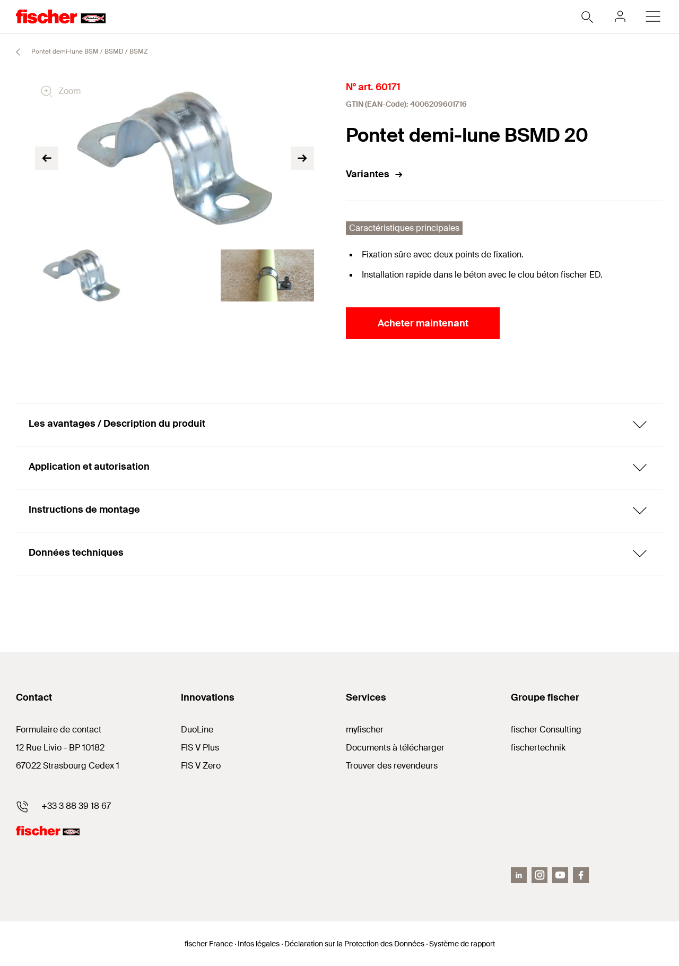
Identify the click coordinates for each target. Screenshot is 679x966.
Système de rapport (462, 943)
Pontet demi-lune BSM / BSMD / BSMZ (89, 51)
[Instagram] (539, 875)
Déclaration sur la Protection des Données (354, 943)
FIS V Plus (200, 747)
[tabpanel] (81, 275)
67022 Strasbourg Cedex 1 (67, 765)
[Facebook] (581, 875)
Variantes (367, 174)
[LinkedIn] (519, 875)
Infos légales (259, 943)
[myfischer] (620, 16)
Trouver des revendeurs (392, 765)
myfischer (365, 729)
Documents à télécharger (395, 747)
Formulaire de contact (58, 729)
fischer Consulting (546, 729)
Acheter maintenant (423, 323)
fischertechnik (538, 747)
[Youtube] (560, 875)
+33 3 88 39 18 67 (76, 806)
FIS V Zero (201, 765)
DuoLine (197, 729)
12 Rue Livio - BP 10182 (60, 747)
